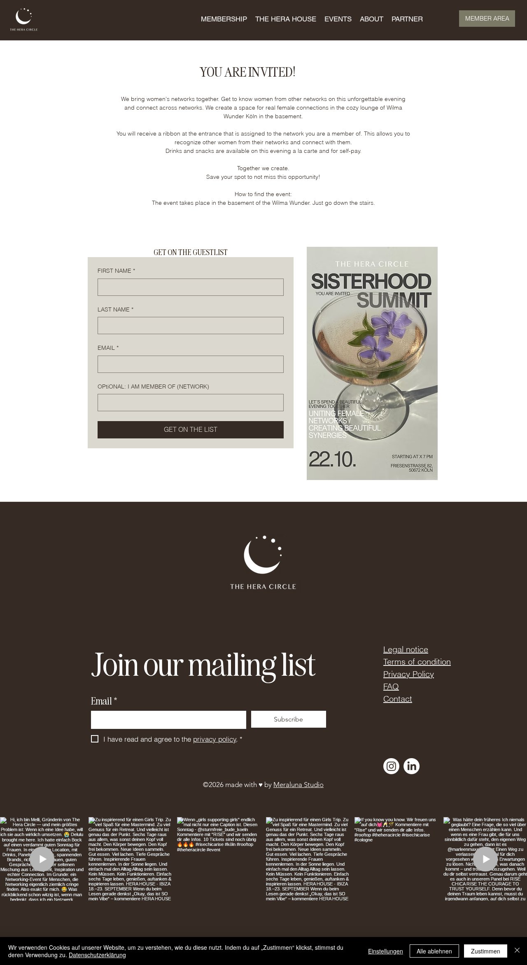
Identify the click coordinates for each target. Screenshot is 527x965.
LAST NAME (115, 309)
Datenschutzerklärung (97, 955)
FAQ (391, 686)
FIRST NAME (116, 270)
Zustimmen (485, 951)
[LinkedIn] (411, 766)
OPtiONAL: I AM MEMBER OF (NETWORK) (153, 386)
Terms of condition (417, 661)
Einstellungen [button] (385, 951)
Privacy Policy (408, 674)
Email (104, 700)
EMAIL (108, 347)
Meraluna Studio (298, 784)
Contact (397, 698)
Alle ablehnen (434, 951)
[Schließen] (517, 951)
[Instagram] (391, 766)
